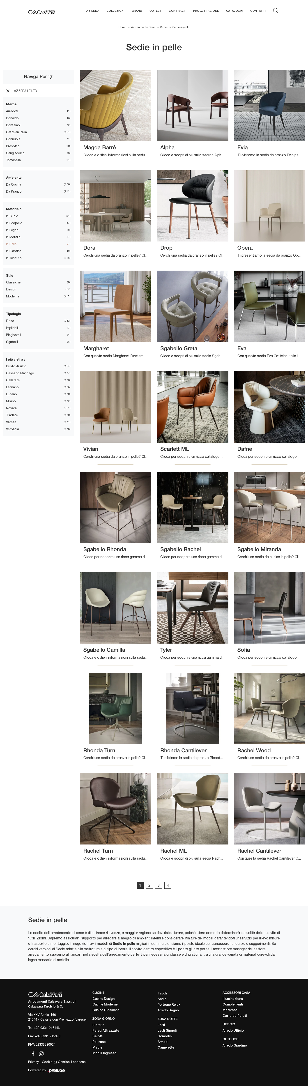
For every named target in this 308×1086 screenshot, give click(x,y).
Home (122, 27)
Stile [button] (9, 275)
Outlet (155, 11)
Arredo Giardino (235, 1045)
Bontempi (13, 125)
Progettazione (206, 11)
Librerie (98, 1025)
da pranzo (14, 191)
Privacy (33, 1062)
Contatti (258, 11)
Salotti (97, 1036)
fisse (10, 321)
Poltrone (99, 1042)
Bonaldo (12, 118)
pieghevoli (13, 335)
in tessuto (14, 258)
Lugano (11, 394)
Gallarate (13, 380)
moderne (12, 296)
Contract (177, 11)
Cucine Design (103, 999)
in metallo (13, 237)
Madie (97, 1047)
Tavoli (162, 993)
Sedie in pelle (180, 27)
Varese (11, 422)
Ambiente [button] (14, 177)
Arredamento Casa (143, 27)
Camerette (166, 1047)
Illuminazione (233, 999)
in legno (12, 230)
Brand (137, 11)
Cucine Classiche (105, 1010)
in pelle (11, 244)
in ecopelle (14, 223)
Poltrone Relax (169, 1004)
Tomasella (13, 160)
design (11, 289)
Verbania (12, 429)
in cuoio (12, 216)
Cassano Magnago (20, 373)
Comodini (165, 1036)
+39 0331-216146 (47, 1028)
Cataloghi (234, 11)
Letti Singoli (167, 1030)
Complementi (233, 1004)
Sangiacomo (15, 153)
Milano (11, 401)
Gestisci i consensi (72, 1062)
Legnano (12, 387)
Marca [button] (11, 104)
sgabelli (12, 342)
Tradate (12, 415)
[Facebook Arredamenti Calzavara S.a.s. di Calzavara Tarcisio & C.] (32, 1053)
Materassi (230, 1010)
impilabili (12, 328)
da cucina (13, 184)
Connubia (13, 139)
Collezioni (116, 11)
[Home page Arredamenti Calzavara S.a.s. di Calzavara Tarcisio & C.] (41, 11)
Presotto (13, 146)
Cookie (47, 1062)
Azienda (92, 11)
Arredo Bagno (168, 1010)
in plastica (13, 251)
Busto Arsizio (16, 366)
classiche (13, 282)
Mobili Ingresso (104, 1053)
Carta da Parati (235, 1016)
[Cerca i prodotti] (276, 10)
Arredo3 (12, 111)
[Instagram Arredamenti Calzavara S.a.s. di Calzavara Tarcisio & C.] (40, 1053)
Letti (161, 1025)
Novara (11, 408)
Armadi (163, 1042)
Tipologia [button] (13, 314)
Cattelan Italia (16, 132)
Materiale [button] (14, 209)
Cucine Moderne (104, 1004)
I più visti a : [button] (15, 359)
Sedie (164, 27)
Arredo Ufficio (233, 1030)
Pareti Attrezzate (105, 1030)
